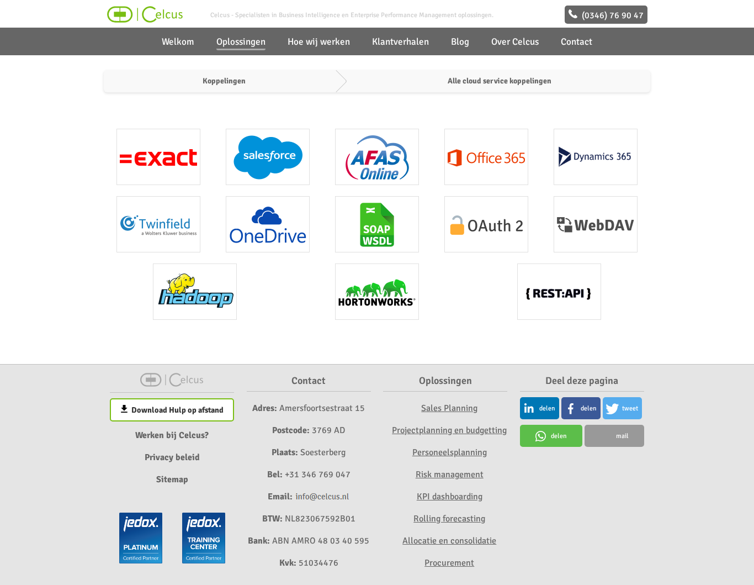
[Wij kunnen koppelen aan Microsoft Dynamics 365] (595, 157)
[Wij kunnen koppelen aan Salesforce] (267, 157)
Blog (460, 42)
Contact (576, 42)
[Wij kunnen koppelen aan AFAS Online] (377, 157)
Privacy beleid (172, 457)
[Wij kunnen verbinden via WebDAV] (595, 224)
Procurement (449, 562)
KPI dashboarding (449, 496)
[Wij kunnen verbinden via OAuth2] (486, 224)
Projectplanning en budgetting (449, 430)
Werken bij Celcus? (172, 435)
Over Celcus (515, 42)
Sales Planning (449, 408)
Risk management (450, 474)
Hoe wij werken (319, 42)
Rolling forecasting (449, 518)
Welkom (178, 42)
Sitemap (172, 479)
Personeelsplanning (449, 452)
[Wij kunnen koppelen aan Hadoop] (194, 291)
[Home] (144, 19)
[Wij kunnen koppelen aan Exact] (158, 157)
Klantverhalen (400, 42)
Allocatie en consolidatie (449, 540)
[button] (539, 408)
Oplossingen (241, 42)
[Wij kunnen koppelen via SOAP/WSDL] (377, 224)
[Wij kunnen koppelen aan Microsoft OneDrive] (267, 224)
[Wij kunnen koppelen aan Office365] (486, 157)
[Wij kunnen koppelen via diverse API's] (559, 291)
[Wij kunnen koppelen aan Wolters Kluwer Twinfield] (158, 224)
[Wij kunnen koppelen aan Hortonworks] (377, 291)
